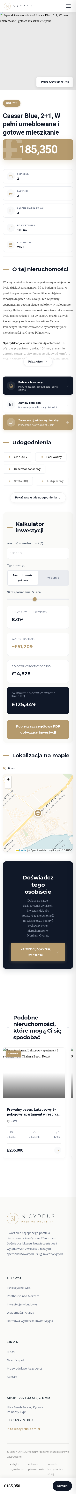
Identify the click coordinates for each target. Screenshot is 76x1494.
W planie (53, 577)
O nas (11, 1352)
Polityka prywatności (17, 1467)
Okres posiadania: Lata (24, 592)
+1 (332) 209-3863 (20, 1420)
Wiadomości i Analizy (20, 1312)
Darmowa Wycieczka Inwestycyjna (30, 1321)
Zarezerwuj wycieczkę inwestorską (35, 951)
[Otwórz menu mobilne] (68, 6)
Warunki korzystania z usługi (56, 1469)
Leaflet (23, 850)
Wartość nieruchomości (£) (25, 543)
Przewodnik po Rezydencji (24, 1368)
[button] (38, 813)
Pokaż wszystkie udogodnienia (36, 497)
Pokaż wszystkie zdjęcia (54, 81)
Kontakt (62, 1485)
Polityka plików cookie (36, 1467)
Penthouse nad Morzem (23, 1296)
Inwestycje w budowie (22, 1304)
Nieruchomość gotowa (23, 577)
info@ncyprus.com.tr (24, 1429)
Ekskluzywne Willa (19, 1288)
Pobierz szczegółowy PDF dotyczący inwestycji (38, 729)
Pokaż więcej (35, 361)
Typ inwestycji (16, 565)
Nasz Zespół (15, 1360)
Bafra (11, 768)
